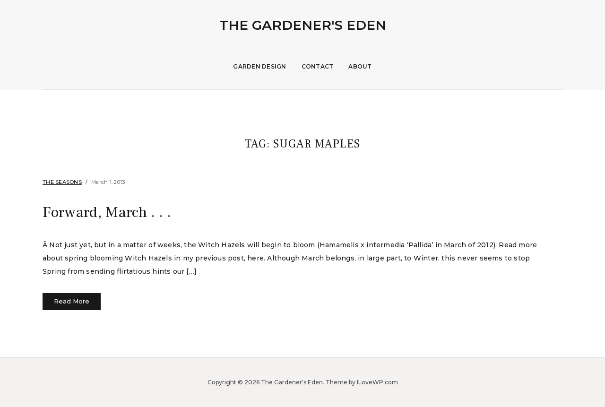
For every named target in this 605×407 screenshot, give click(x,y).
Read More (71, 301)
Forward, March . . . (107, 212)
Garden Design (259, 66)
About (360, 66)
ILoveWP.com (377, 382)
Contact (318, 66)
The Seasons (62, 182)
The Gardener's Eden (302, 25)
